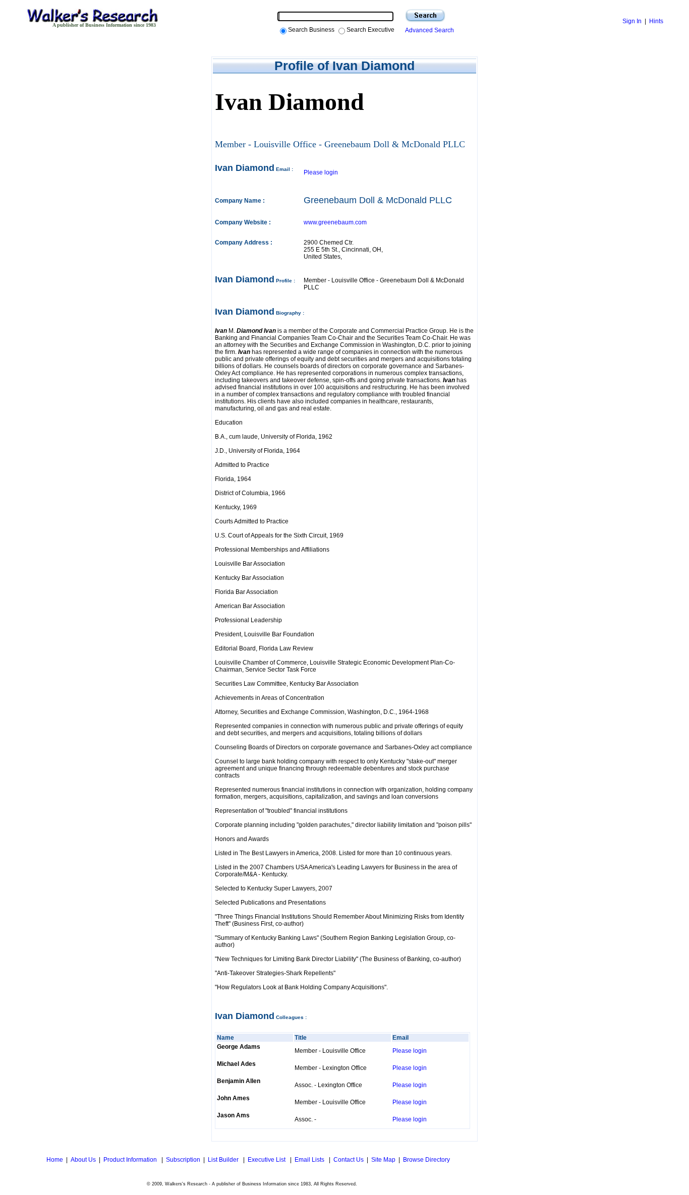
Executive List (267, 1159)
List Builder (224, 1159)
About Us (83, 1159)
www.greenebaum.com (335, 222)
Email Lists (310, 1159)
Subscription (183, 1159)
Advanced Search (428, 30)
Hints (656, 21)
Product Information (130, 1159)
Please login (321, 172)
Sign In (632, 21)
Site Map (383, 1159)
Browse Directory (426, 1159)
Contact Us (348, 1159)
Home (54, 1159)
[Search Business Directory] (425, 16)
